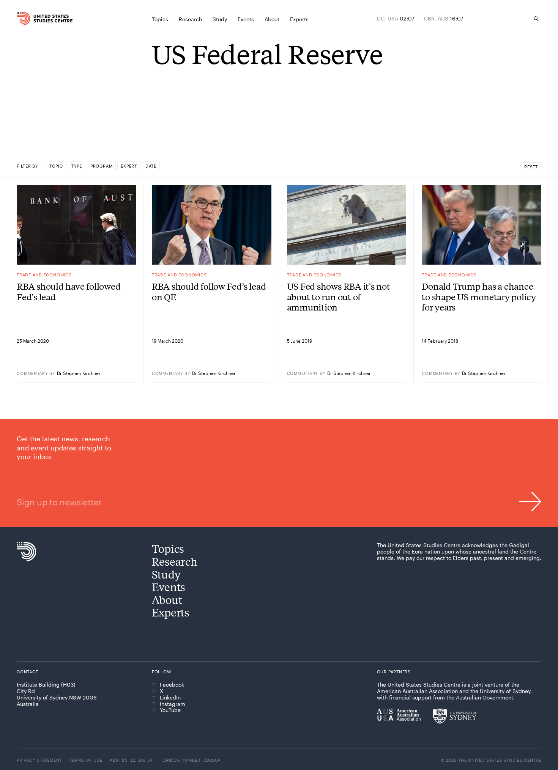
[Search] (536, 18)
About (167, 600)
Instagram (172, 704)
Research (174, 561)
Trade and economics (44, 274)
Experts (170, 612)
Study (166, 574)
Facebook (172, 685)
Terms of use (85, 759)
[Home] (31, 18)
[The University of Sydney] (454, 716)
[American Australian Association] (399, 715)
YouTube (170, 710)
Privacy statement (39, 759)
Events (168, 587)
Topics (168, 548)
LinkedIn (170, 698)
